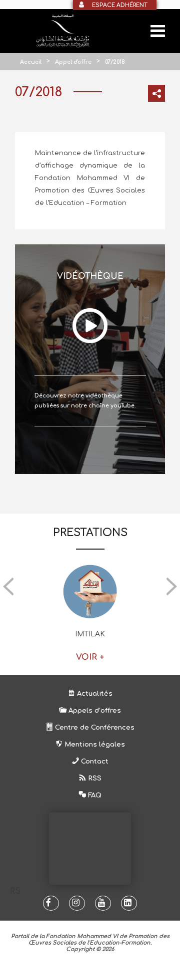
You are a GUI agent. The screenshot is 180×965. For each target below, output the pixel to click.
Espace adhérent (120, 5)
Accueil (31, 62)
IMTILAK (90, 634)
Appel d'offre (73, 62)
